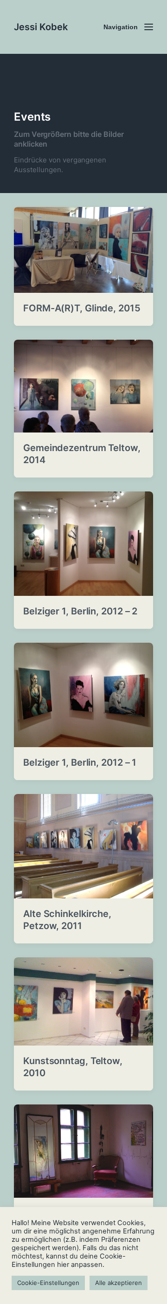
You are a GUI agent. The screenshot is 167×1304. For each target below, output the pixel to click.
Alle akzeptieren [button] (118, 1282)
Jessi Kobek (41, 26)
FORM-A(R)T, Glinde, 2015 (82, 308)
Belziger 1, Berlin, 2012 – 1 (79, 762)
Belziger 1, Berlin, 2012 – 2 (80, 611)
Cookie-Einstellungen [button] (48, 1282)
